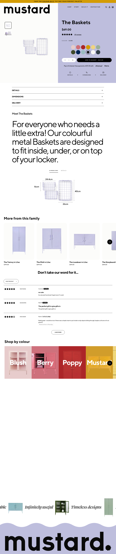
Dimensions (17, 97)
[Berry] (45, 362)
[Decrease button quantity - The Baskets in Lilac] (65, 60)
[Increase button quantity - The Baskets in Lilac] (73, 60)
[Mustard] (99, 362)
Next (109, 241)
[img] (9, 289)
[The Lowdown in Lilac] (84, 241)
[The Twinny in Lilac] (19, 241)
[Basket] (112, 7)
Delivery (16, 103)
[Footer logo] (58, 541)
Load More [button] (58, 332)
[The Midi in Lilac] (51, 241)
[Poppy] (72, 362)
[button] (69, 7)
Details (15, 90)
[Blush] (18, 362)
